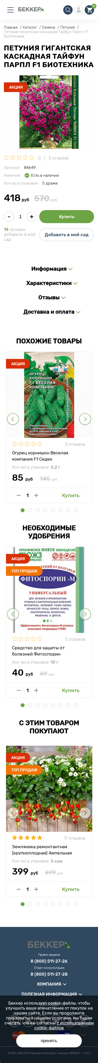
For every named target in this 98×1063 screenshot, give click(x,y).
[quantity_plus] (36, 495)
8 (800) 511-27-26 (49, 961)
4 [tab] (45, 510)
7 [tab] (68, 510)
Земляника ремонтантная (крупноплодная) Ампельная (42, 849)
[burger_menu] (10, 9)
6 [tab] (60, 510)
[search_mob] (68, 10)
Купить (66, 216)
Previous (13, 419)
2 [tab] (30, 510)
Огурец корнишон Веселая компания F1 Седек (40, 455)
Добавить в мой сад (67, 234)
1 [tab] (23, 510)
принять (49, 1040)
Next (85, 419)
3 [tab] (38, 510)
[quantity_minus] (19, 495)
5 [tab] (53, 510)
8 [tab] (76, 510)
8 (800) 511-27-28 (49, 974)
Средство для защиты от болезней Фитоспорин (38, 650)
